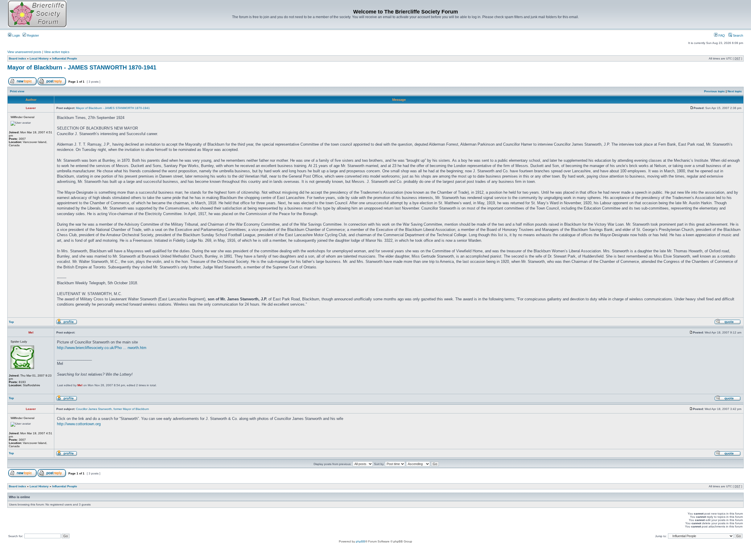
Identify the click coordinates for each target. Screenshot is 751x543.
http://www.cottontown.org (79, 424)
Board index (17, 58)
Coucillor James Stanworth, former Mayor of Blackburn (112, 409)
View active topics (57, 52)
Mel (79, 385)
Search (737, 35)
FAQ (721, 35)
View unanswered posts (24, 52)
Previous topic (714, 91)
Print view (17, 91)
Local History (39, 58)
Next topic (735, 91)
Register (32, 35)
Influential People (64, 58)
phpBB (360, 541)
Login (15, 35)
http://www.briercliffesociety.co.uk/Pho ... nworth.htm (101, 347)
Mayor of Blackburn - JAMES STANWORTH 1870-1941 (81, 67)
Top (11, 322)
